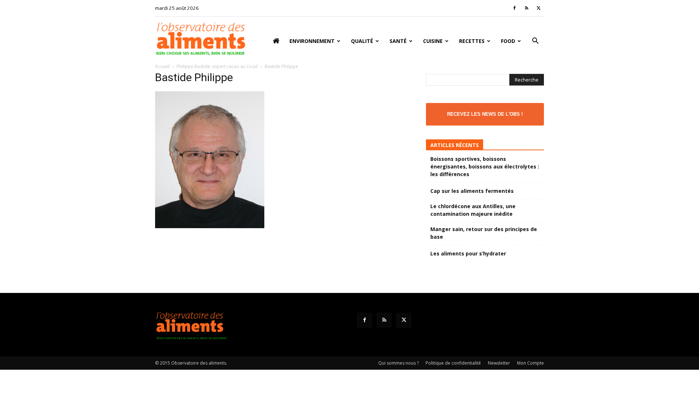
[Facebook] (514, 8)
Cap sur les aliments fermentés (472, 190)
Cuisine (433, 40)
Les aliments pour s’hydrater (468, 253)
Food (508, 40)
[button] (535, 41)
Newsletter (499, 363)
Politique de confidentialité (453, 363)
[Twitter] (538, 8)
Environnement (312, 40)
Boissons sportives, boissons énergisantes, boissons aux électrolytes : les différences (484, 166)
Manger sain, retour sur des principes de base (483, 233)
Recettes (472, 40)
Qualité (362, 40)
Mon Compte (530, 363)
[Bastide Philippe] (209, 226)
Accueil (162, 66)
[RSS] (526, 8)
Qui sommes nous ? (398, 363)
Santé (398, 40)
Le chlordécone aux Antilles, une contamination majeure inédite (473, 210)
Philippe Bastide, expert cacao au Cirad (217, 66)
